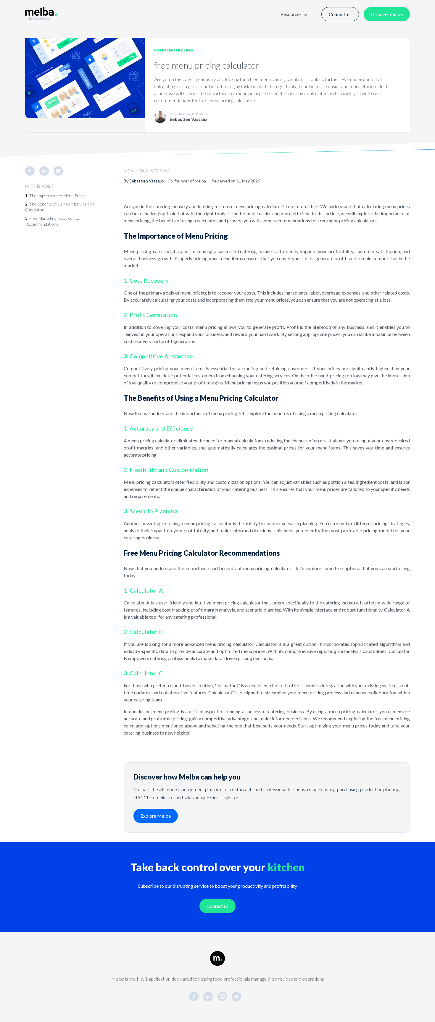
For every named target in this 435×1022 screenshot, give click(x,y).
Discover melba (387, 14)
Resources (291, 14)
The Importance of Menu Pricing (57, 195)
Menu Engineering (173, 50)
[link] (32, 171)
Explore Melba (156, 816)
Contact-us (340, 14)
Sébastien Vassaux (146, 180)
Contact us (217, 906)
